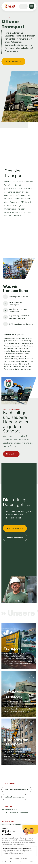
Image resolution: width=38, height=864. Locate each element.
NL (23, 15)
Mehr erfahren (11, 454)
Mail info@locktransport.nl (14, 797)
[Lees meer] (31, 628)
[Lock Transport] (10, 6)
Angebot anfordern (13, 61)
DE (23, 22)
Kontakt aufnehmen (15, 538)
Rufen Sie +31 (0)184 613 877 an (16, 789)
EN (24, 28)
